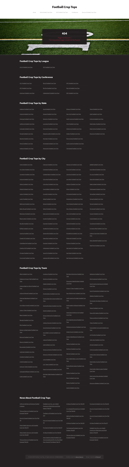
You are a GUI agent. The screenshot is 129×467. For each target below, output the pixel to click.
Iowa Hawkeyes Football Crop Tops (52, 328)
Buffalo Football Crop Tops (26, 228)
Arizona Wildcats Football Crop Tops (29, 293)
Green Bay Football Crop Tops (50, 238)
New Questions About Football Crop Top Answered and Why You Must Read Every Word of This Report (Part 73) (52, 440)
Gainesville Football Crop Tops (50, 233)
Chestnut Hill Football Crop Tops (28, 248)
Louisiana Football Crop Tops (50, 124)
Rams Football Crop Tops (72, 378)
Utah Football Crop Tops (96, 114)
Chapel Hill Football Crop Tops (27, 238)
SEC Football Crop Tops (72, 93)
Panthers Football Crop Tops (73, 349)
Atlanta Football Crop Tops (26, 189)
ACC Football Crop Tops (26, 83)
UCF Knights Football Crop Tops (98, 335)
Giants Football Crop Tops (49, 311)
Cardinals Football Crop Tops (27, 352)
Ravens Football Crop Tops (73, 383)
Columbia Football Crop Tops (50, 179)
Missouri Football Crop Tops (73, 109)
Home (34, 12)
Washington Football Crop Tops (98, 124)
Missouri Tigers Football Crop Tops (75, 288)
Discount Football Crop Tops (89, 12)
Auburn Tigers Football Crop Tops (28, 310)
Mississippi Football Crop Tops (50, 148)
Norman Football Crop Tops (73, 219)
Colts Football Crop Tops (26, 376)
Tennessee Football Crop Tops (74, 148)
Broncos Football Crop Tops (27, 337)
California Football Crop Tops (27, 124)
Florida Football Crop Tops (26, 134)
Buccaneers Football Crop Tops (27, 347)
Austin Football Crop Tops (26, 199)
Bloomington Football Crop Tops (28, 219)
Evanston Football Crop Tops (50, 223)
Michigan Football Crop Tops (50, 138)
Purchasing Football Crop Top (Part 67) (52, 428)
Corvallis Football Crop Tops (50, 194)
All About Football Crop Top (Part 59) (75, 404)
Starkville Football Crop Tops (97, 179)
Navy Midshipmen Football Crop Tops (75, 293)
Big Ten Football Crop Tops (50, 88)
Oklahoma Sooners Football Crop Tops (76, 327)
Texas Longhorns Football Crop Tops (99, 318)
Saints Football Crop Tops (72, 388)
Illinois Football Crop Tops (26, 143)
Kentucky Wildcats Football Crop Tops (52, 354)
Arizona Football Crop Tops (26, 114)
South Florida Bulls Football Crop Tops (99, 291)
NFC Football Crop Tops (72, 83)
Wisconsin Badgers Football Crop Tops (99, 383)
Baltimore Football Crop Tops (27, 204)
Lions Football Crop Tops (49, 359)
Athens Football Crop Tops (26, 184)
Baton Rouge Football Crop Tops (28, 209)
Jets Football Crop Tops (49, 345)
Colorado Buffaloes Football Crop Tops (29, 371)
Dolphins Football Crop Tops (50, 279)
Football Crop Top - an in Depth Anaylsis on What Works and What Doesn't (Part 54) (98, 430)
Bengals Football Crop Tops (27, 320)
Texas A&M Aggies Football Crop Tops (99, 313)
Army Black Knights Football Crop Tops (29, 305)
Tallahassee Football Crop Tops (97, 189)
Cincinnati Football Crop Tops (27, 258)
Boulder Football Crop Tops (27, 223)
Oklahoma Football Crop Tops (73, 129)
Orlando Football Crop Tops (73, 228)
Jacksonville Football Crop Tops (51, 258)
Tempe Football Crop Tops (96, 204)
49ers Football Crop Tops (26, 274)
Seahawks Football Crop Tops (97, 274)
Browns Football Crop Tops (26, 342)
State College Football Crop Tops (98, 184)
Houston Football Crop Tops (50, 243)
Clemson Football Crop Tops (50, 164)
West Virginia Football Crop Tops (98, 129)
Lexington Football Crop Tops (73, 179)
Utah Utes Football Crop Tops (97, 340)
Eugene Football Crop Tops (50, 219)
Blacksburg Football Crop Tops (27, 214)
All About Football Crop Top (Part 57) (99, 423)
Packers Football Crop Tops (73, 344)
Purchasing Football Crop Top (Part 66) (99, 404)
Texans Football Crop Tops (96, 308)
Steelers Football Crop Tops (97, 296)
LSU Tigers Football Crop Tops (50, 364)
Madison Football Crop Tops (73, 184)
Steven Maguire (79, 457)
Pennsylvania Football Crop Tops (74, 138)
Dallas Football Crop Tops (49, 199)
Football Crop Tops (64, 7)
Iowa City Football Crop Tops (50, 253)
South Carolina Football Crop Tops (75, 143)
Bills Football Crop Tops (26, 325)
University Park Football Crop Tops (98, 228)
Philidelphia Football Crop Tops (74, 233)
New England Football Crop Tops (74, 204)
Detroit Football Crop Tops (49, 209)
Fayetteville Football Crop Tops (50, 228)
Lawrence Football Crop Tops (73, 174)
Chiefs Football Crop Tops (26, 362)
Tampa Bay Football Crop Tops (97, 194)
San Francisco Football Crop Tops (74, 258)
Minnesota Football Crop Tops (50, 143)
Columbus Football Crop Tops (50, 184)
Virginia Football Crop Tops (96, 119)
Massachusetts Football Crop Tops (51, 134)
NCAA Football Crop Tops (46, 12)
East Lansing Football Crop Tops (51, 214)
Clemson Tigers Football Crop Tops (28, 367)
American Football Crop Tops (27, 93)
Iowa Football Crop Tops (49, 109)
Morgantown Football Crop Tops (74, 199)
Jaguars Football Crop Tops (50, 340)
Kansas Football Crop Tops (49, 114)
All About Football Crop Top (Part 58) (75, 423)
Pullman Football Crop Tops (73, 243)
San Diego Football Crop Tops (73, 253)
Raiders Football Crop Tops (73, 373)
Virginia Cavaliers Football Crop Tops (99, 350)
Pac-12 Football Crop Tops (73, 88)
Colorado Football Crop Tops (27, 129)
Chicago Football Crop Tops (27, 253)
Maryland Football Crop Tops (50, 129)
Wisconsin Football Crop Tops (97, 134)
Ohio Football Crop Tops (72, 124)
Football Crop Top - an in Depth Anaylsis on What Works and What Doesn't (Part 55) (51, 406)
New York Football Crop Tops (73, 114)
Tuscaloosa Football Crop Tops (97, 223)
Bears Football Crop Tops (26, 315)
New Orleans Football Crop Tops (74, 209)
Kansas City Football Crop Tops (74, 164)
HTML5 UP (98, 457)
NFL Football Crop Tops (62, 12)
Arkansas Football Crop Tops (27, 119)
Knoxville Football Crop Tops (73, 169)
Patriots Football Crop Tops (73, 354)
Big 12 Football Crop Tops (49, 83)
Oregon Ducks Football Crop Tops (74, 332)
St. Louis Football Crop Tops (97, 174)
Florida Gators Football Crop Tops (51, 294)
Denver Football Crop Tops (49, 204)
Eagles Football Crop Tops (49, 284)
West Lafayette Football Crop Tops (98, 240)
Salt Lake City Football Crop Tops (74, 248)
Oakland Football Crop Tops (73, 223)
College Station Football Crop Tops (52, 174)
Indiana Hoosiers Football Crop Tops (52, 323)
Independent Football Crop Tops (51, 93)
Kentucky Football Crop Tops (50, 119)
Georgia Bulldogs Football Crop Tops (52, 306)
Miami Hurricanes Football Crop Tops (52, 369)
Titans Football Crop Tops (96, 323)
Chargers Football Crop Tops (27, 357)
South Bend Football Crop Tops (97, 169)
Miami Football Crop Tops (72, 189)
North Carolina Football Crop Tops (75, 119)
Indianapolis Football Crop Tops (51, 248)
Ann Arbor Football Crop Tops (27, 169)
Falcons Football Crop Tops (50, 289)
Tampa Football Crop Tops (96, 199)
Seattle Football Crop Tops (96, 164)
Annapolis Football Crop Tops (27, 174)
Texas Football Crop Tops (96, 109)
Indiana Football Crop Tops (26, 148)
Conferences (75, 12)
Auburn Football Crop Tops (26, 194)
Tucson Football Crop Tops (96, 214)
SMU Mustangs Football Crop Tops (98, 279)
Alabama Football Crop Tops (27, 109)
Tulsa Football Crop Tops (96, 219)
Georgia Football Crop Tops (26, 138)
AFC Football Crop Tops (26, 88)
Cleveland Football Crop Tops (50, 169)
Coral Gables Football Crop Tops (51, 189)
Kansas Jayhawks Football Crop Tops (52, 350)
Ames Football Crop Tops (26, 164)
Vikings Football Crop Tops (96, 345)
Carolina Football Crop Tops (27, 233)
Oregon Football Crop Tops (73, 134)
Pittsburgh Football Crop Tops (73, 238)
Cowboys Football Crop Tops (50, 274)
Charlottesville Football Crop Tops (28, 243)
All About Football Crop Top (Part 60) (52, 432)
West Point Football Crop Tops (97, 245)
